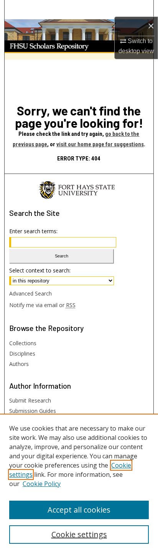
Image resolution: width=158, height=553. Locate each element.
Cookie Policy (42, 483)
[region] (79, 483)
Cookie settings (79, 534)
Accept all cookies (79, 510)
